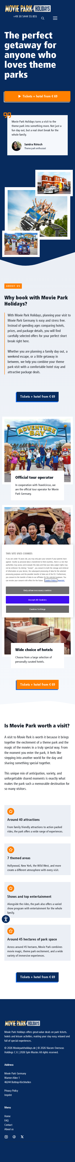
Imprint (8, 1095)
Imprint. (61, 580)
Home (7, 1116)
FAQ (6, 1120)
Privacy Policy (11, 1090)
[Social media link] (6, 1137)
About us (9, 1129)
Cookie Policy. (51, 580)
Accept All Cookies (37, 599)
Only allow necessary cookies (37, 590)
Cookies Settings (37, 609)
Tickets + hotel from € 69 (37, 396)
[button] (43, 16)
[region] (37, 581)
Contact (8, 1125)
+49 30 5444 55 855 (25, 16)
